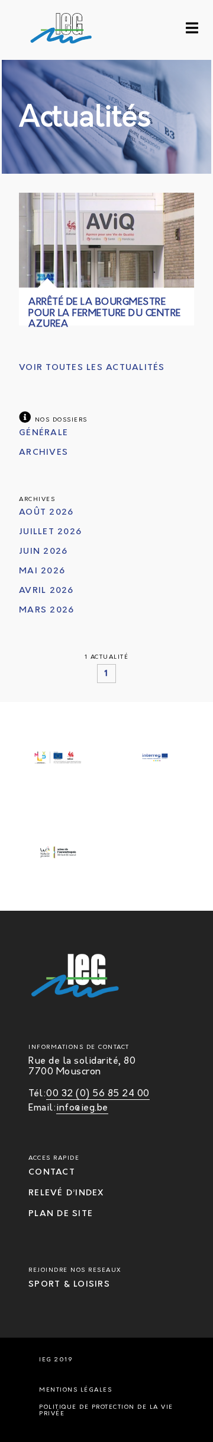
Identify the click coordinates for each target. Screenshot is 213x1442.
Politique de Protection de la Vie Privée (106, 1411)
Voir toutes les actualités (92, 367)
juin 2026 (43, 551)
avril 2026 (46, 590)
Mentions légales (75, 1390)
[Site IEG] (36, 29)
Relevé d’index (66, 1193)
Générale (43, 433)
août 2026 (46, 512)
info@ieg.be (82, 1108)
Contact (51, 1172)
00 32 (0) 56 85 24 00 (98, 1094)
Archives (43, 452)
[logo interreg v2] (155, 759)
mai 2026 (42, 571)
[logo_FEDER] (57, 759)
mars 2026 (46, 610)
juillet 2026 (50, 532)
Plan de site (60, 1214)
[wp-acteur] (57, 853)
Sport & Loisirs (69, 1284)
